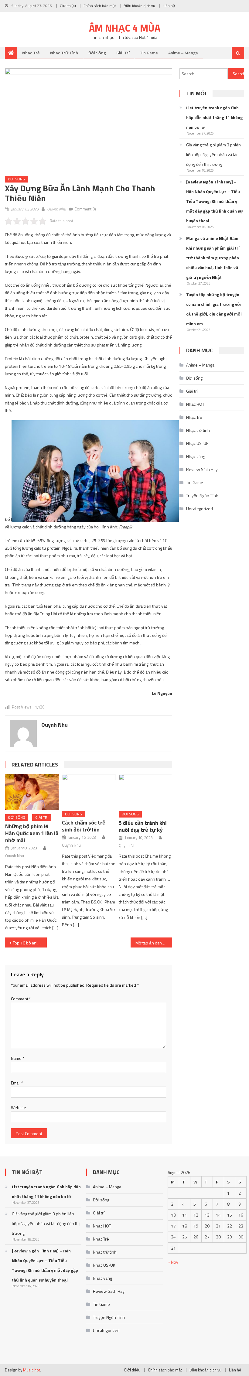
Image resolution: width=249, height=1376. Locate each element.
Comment (21, 998)
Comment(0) (85, 209)
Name (17, 1058)
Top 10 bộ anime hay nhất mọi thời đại (30, 943)
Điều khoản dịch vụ (139, 6)
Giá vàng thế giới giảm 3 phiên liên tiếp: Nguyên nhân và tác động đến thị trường (213, 154)
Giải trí (122, 53)
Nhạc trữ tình (64, 53)
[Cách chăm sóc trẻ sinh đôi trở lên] (88, 790)
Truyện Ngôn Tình (202, 495)
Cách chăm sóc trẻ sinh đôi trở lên (83, 826)
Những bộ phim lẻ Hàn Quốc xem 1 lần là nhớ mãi (32, 833)
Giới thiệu (68, 6)
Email (17, 1083)
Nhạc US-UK (197, 443)
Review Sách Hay (202, 469)
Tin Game (149, 53)
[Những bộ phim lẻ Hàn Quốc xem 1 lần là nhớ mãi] (32, 792)
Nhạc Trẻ (31, 53)
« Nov (173, 1262)
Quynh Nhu (56, 209)
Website (18, 1107)
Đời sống (97, 53)
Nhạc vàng (195, 456)
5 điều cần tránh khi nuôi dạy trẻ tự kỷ (143, 826)
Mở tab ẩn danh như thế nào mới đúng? (153, 943)
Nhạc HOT (195, 404)
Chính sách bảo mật (100, 6)
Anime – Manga (183, 53)
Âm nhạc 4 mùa (124, 28)
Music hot (31, 1370)
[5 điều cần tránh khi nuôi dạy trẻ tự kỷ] (145, 790)
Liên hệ (169, 6)
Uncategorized (199, 508)
